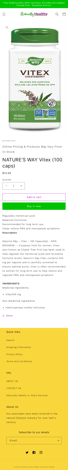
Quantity (6, 179)
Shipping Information (18, 347)
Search (10, 340)
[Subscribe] (58, 440)
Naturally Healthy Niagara (29, 467)
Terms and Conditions (19, 361)
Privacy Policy (14, 354)
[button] (3, 14)
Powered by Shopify (47, 467)
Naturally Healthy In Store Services (27, 395)
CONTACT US (13, 388)
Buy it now (34, 206)
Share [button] (9, 315)
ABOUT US (12, 381)
